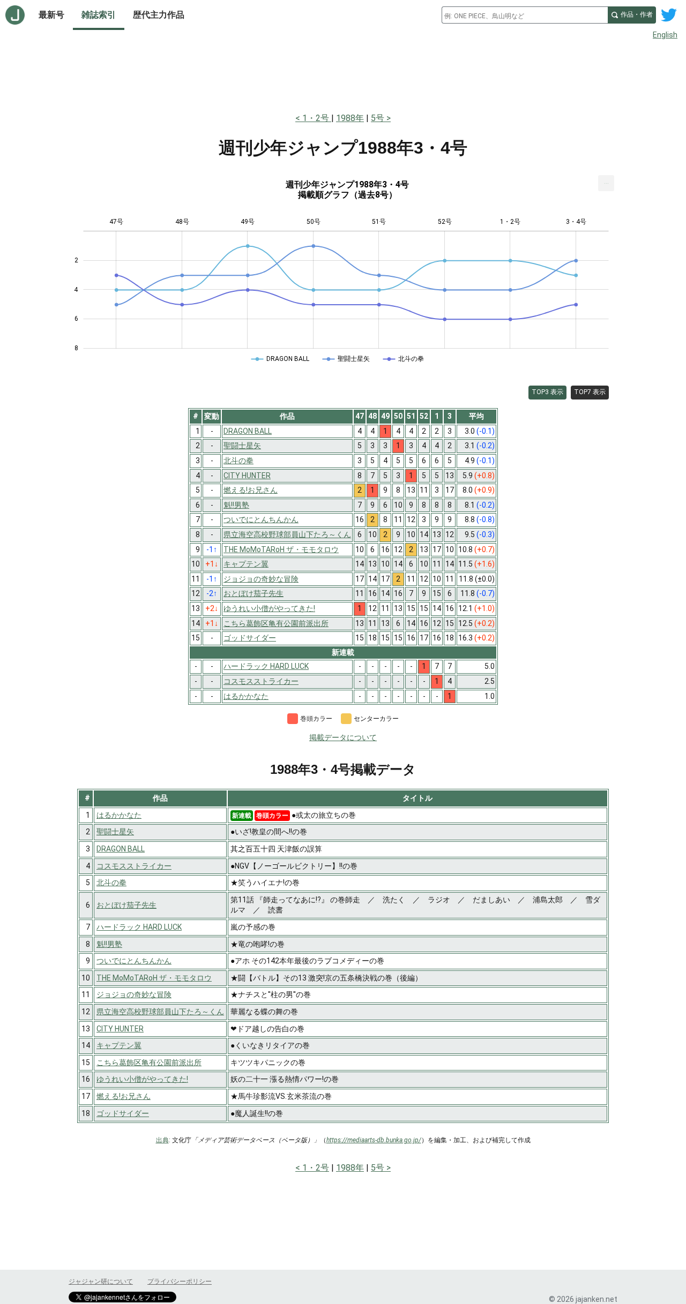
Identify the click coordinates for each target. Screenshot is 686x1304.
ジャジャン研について (101, 1281)
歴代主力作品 (158, 15)
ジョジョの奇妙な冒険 (134, 994)
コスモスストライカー (134, 866)
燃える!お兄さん (123, 1096)
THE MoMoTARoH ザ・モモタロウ (154, 978)
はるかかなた (118, 815)
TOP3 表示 (547, 392)
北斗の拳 (111, 882)
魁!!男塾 (109, 944)
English (665, 35)
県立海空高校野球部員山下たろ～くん (160, 1011)
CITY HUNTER (120, 1028)
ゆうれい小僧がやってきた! (142, 1079)
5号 (377, 118)
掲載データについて (343, 737)
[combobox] (525, 15)
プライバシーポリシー (179, 1281)
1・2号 (316, 118)
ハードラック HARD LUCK (139, 927)
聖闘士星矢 (115, 831)
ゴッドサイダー (122, 1113)
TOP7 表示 (590, 392)
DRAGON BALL (120, 849)
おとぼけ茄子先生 (126, 905)
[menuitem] (606, 183)
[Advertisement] (343, 74)
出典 (162, 1140)
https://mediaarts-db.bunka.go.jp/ (373, 1140)
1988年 (350, 118)
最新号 (51, 15)
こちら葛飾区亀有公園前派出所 (149, 1062)
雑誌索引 (98, 15)
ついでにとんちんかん (134, 960)
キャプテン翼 (118, 1045)
